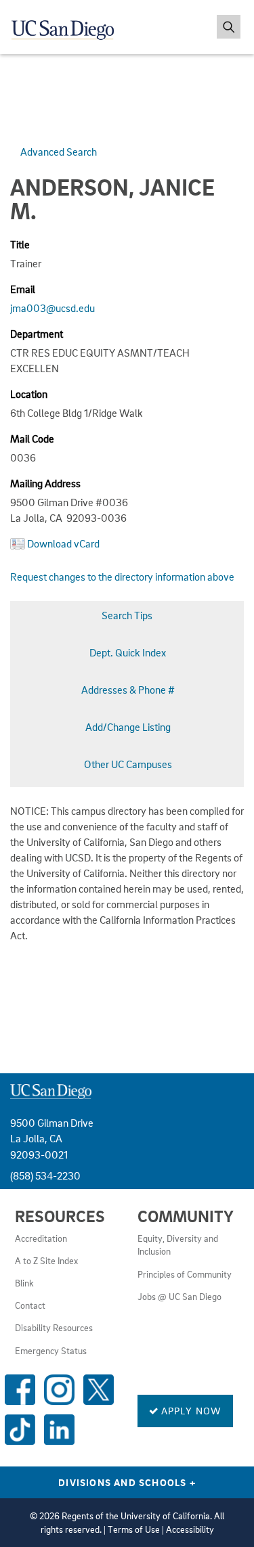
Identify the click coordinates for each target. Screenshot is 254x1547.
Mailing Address (45, 483)
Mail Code (32, 438)
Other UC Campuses (128, 764)
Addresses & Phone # (128, 689)
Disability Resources (54, 1327)
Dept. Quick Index (127, 652)
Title (20, 244)
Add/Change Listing (128, 727)
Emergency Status (51, 1350)
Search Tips (127, 615)
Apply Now (190, 1410)
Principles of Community (184, 1274)
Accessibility (190, 1529)
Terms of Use (134, 1529)
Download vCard (63, 543)
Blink (24, 1283)
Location (28, 394)
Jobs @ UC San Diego (179, 1296)
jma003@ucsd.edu (52, 308)
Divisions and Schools (127, 1482)
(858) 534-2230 (45, 1175)
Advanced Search (58, 151)
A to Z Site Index (46, 1260)
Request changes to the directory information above (122, 576)
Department (36, 333)
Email (22, 289)
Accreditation (41, 1238)
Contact (30, 1305)
